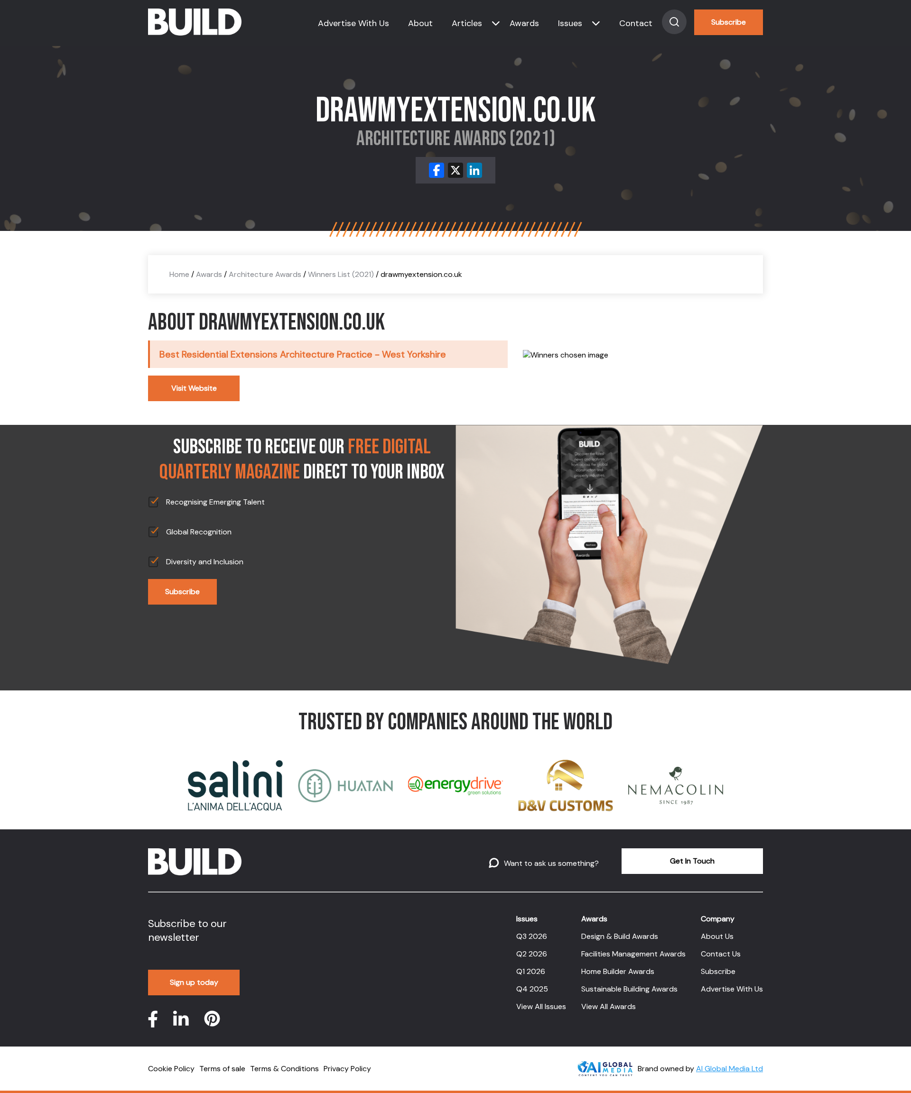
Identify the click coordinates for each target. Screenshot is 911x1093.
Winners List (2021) (341, 274)
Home (179, 274)
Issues (570, 23)
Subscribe (728, 22)
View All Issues (541, 1006)
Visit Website (194, 388)
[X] (455, 170)
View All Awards (608, 1006)
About (420, 23)
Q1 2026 (530, 971)
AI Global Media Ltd (729, 1069)
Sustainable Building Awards (629, 989)
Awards (524, 23)
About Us (717, 936)
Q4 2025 (532, 989)
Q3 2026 (531, 936)
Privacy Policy (347, 1069)
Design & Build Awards (619, 936)
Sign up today (194, 982)
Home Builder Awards (617, 971)
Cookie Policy (171, 1069)
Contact (635, 23)
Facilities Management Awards (633, 954)
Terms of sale (222, 1069)
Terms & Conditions (284, 1069)
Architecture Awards (265, 274)
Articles (467, 23)
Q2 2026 (531, 954)
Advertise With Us (353, 23)
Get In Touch (692, 861)
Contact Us (721, 954)
